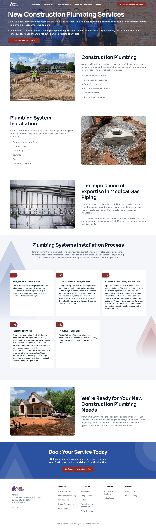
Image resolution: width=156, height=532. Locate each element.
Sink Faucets (63, 500)
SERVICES (62, 486)
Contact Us (130, 491)
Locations (88, 4)
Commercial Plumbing (108, 492)
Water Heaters (87, 511)
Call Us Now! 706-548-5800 (133, 4)
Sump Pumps (86, 496)
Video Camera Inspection (87, 505)
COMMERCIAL (108, 486)
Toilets (83, 500)
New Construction (65, 4)
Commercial (48, 4)
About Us (78, 4)
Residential (35, 4)
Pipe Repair (63, 508)
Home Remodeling (66, 504)
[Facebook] (13, 507)
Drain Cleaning (64, 491)
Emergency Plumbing (67, 496)
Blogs (98, 4)
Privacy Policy (131, 496)
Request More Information (79, 469)
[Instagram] (17, 508)
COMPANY (129, 486)
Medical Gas (108, 498)
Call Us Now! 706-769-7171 (25, 41)
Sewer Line (85, 491)
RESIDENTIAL (86, 486)
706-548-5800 (18, 502)
